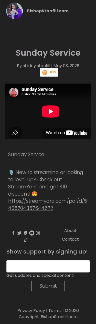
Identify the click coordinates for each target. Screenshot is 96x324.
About (70, 231)
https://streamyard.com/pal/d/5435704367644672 (47, 205)
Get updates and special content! (40, 275)
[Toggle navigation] (83, 11)
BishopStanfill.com (48, 11)
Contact (70, 239)
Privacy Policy (31, 310)
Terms (54, 310)
